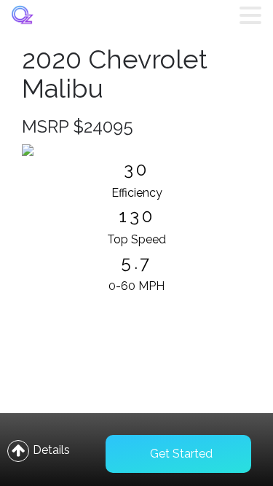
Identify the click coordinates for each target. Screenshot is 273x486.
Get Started (181, 453)
